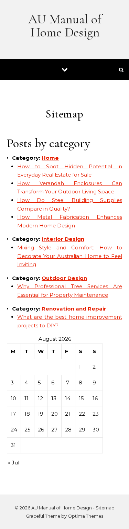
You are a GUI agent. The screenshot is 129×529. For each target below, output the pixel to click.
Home (50, 158)
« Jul (13, 462)
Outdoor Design (64, 278)
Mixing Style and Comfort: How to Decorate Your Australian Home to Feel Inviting (69, 256)
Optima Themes (85, 516)
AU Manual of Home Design (64, 25)
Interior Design (63, 239)
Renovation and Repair (74, 308)
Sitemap (105, 507)
